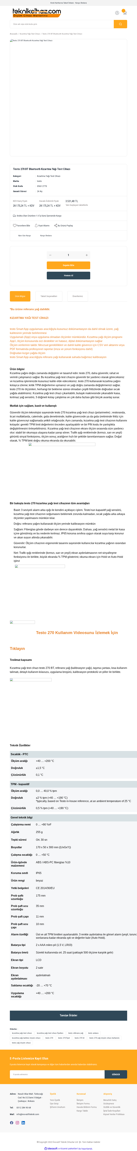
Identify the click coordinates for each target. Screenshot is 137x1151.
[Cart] (124, 13)
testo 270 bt (79, 1038)
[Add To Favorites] (21, 225)
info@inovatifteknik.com (24, 1114)
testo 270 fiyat (64, 1038)
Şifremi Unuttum (57, 1107)
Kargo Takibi (82, 1111)
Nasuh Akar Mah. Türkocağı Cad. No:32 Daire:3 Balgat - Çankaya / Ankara (26, 1097)
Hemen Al (68, 275)
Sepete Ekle (68, 265)
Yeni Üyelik (55, 1100)
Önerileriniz (78, 296)
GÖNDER (116, 1074)
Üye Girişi (54, 1103)
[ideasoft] (51, 1148)
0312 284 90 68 (20, 1107)
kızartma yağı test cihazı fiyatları (50, 1033)
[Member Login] (117, 13)
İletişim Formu (83, 1103)
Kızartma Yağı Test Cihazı (48, 176)
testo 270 (49, 1038)
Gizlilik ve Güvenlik (111, 1107)
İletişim (80, 1100)
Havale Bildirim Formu (87, 1107)
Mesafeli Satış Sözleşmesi (109, 1102)
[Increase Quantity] (86, 255)
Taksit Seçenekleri (49, 296)
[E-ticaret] (68, 1148)
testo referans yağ (75, 1033)
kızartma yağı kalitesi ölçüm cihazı (26, 1038)
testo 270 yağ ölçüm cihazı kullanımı (104, 1038)
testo (39, 181)
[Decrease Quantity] (50, 255)
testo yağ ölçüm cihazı (21, 1043)
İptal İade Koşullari (111, 1111)
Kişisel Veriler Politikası (113, 1114)
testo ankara (93, 1033)
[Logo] (37, 13)
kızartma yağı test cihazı (22, 1033)
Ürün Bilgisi (20, 296)
